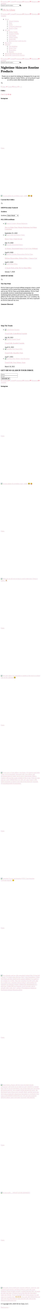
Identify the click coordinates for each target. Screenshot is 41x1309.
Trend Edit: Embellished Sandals (16, 333)
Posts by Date (13, 28)
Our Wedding (13, 46)
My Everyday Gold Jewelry (17, 41)
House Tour (12, 48)
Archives (3, 215)
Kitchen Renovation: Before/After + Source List (21, 258)
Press (10, 23)
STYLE (7, 30)
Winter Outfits (13, 37)
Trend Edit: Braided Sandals (14, 343)
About (7, 19)
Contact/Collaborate (15, 26)
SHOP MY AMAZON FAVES (14, 55)
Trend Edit (12, 39)
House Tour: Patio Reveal (13, 239)
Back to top (4, 1307)
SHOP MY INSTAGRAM (13, 53)
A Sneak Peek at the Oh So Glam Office (18, 268)
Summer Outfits (14, 34)
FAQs (11, 25)
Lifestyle (7, 44)
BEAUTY (8, 43)
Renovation (12, 50)
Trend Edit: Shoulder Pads (14, 353)
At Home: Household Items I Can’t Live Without (21, 248)
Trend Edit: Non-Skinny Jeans (15, 362)
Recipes (11, 52)
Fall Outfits (12, 35)
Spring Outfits (13, 32)
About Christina (14, 21)
